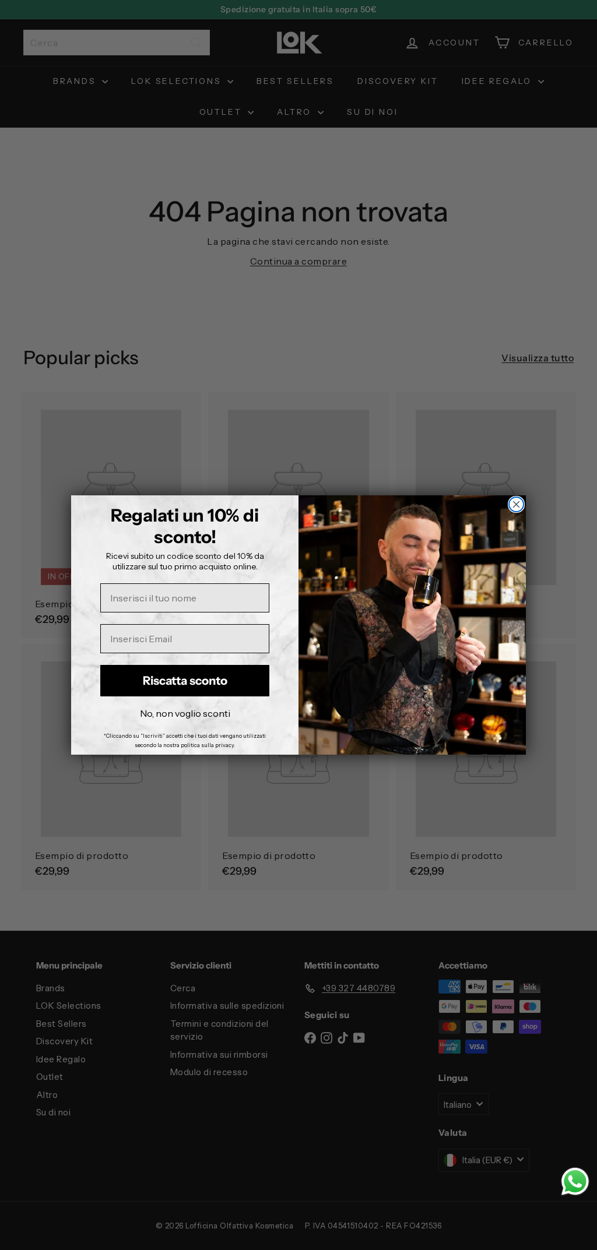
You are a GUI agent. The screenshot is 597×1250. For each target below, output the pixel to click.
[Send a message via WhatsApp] (575, 1182)
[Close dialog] (516, 504)
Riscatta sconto (185, 681)
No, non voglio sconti (185, 713)
